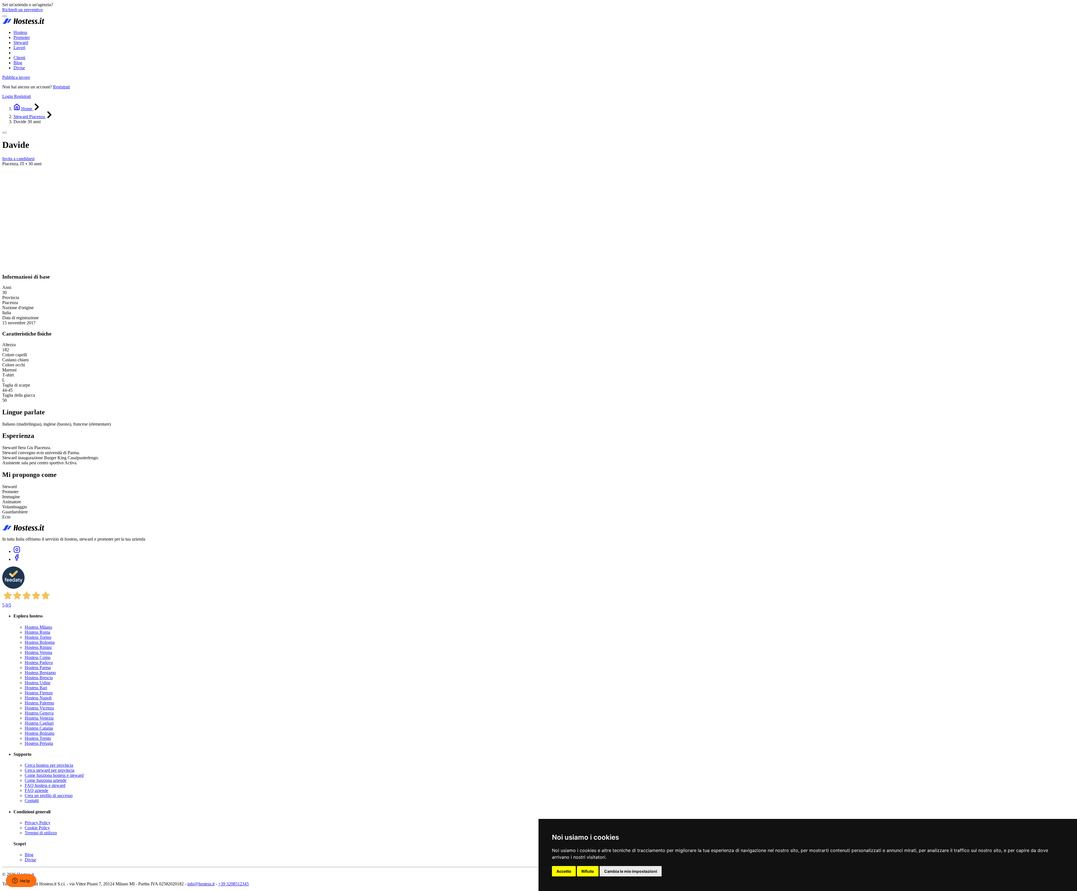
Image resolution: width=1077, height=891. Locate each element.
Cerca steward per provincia (49, 770)
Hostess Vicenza (39, 708)
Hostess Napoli (38, 697)
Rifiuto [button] (587, 871)
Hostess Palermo (39, 703)
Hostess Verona (38, 652)
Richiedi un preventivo (22, 9)
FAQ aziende (36, 790)
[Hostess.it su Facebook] (16, 559)
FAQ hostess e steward (45, 785)
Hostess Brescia (39, 677)
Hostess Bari (36, 687)
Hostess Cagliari (39, 723)
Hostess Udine (37, 682)
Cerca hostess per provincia (49, 765)
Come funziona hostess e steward (54, 775)
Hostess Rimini (38, 647)
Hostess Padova (39, 662)
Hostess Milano (38, 627)
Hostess (20, 32)
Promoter (21, 37)
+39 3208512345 (233, 883)
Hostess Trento (38, 738)
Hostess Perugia (39, 743)
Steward (20, 42)
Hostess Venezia (39, 718)
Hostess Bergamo (40, 672)
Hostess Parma (38, 667)
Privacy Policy (37, 822)
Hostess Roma (37, 632)
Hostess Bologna (40, 642)
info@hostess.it (201, 883)
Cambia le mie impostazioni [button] (630, 871)
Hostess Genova (39, 713)
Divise (19, 67)
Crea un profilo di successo (49, 795)
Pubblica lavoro (16, 77)
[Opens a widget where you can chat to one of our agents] (21, 881)
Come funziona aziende (45, 780)
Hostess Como (37, 657)
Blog (17, 62)
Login (8, 96)
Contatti (32, 800)
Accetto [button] (563, 871)
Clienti (19, 57)
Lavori (19, 47)
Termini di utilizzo (41, 832)
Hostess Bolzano (39, 733)
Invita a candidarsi (18, 158)
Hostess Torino (38, 637)
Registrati (61, 86)
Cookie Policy (37, 827)
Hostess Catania (39, 728)
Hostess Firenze (39, 692)
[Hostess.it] (23, 22)
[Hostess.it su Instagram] (16, 551)
